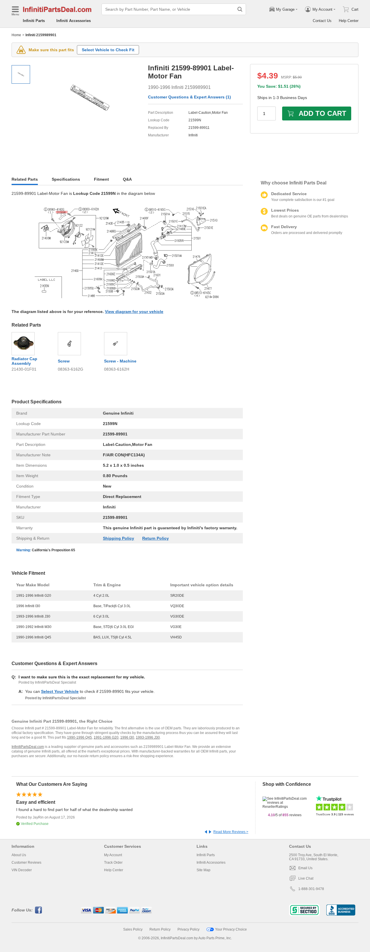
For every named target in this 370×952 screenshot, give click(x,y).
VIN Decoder (22, 870)
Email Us (305, 868)
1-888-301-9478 (311, 889)
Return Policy (155, 538)
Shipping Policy (118, 538)
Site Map (203, 870)
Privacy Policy (188, 929)
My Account (113, 855)
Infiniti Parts (34, 21)
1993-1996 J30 (148, 737)
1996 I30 (127, 737)
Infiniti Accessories (73, 21)
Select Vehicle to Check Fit (108, 49)
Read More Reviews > (230, 832)
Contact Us (322, 21)
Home (16, 35)
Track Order (113, 863)
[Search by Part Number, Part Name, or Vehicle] (239, 9)
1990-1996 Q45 (79, 737)
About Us (19, 855)
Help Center (348, 21)
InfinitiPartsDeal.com (28, 747)
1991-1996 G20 (106, 737)
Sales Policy (133, 929)
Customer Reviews (26, 863)
